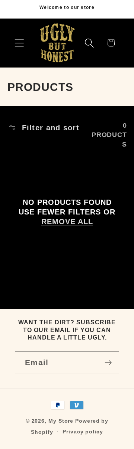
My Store (60, 421)
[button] (19, 42)
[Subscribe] (108, 362)
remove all (67, 221)
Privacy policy (83, 432)
